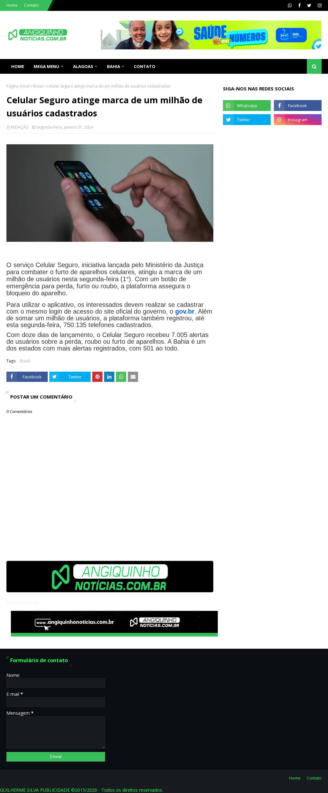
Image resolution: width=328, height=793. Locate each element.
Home (12, 5)
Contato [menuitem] (144, 66)
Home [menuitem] (17, 66)
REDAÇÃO (20, 127)
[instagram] (319, 5)
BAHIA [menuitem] (113, 66)
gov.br (184, 311)
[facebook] (299, 5)
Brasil (38, 86)
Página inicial (18, 86)
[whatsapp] (289, 5)
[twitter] (309, 5)
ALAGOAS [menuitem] (83, 66)
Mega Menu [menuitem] (46, 66)
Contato (31, 5)
